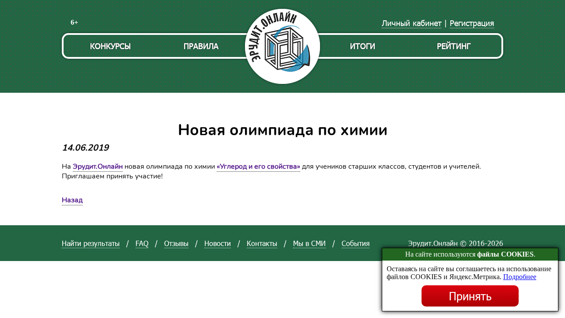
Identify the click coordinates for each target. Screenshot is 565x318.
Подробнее (519, 276)
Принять (470, 296)
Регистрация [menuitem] (472, 23)
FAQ (142, 243)
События (355, 243)
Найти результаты (91, 243)
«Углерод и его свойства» (258, 166)
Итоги (362, 46)
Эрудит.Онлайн (98, 166)
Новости (217, 243)
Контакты (262, 243)
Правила (201, 46)
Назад (72, 200)
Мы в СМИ (309, 243)
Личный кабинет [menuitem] (411, 23)
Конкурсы (110, 46)
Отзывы (176, 243)
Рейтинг (454, 46)
